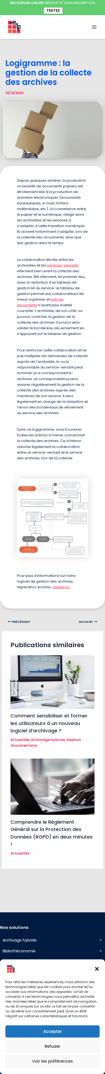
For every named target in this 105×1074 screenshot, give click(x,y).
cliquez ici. (61, 587)
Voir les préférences (52, 1061)
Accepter (52, 1031)
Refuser (52, 1046)
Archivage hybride (48, 739)
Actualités (19, 739)
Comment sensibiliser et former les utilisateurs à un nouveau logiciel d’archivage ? (49, 723)
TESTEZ (53, 10)
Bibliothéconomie (19, 951)
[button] (97, 969)
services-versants (63, 265)
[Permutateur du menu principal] (94, 27)
